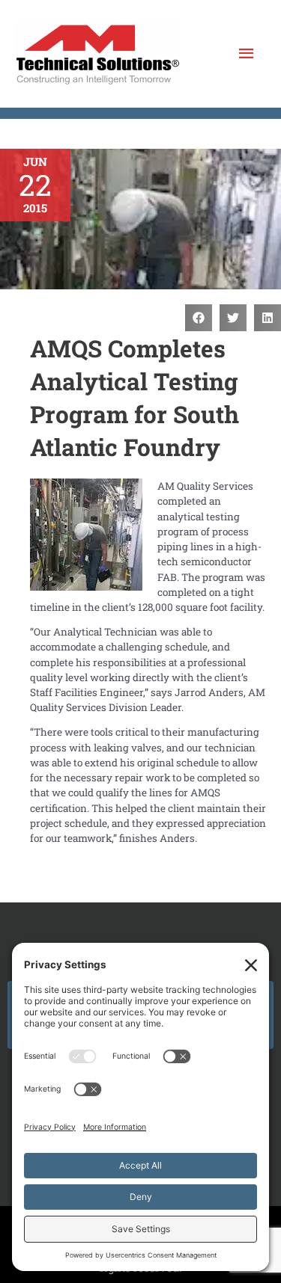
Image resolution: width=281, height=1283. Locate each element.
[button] (198, 317)
